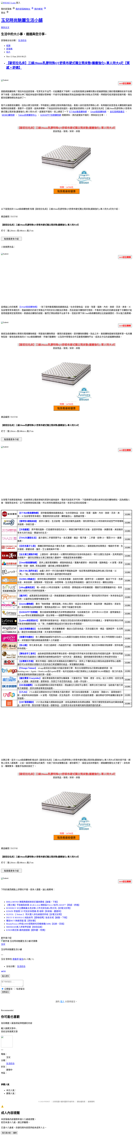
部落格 (9, 49)
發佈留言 (5, 992)
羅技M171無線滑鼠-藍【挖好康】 (21, 921)
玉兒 (3, 944)
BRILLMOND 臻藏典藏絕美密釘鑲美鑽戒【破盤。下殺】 (32, 902)
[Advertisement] (66, 281)
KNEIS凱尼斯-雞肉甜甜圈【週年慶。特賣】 (26, 930)
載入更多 (5, 976)
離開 (15, 1133)
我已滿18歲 (6, 1133)
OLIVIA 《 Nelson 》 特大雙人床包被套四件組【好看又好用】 (34, 914)
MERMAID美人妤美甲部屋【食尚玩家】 (24, 927)
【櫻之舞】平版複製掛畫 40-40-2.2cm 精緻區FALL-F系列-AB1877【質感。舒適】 (43, 905)
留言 (21, 959)
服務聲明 (91, 1102)
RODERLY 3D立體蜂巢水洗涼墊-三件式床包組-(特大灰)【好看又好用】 (39, 908)
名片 (8, 52)
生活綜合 (22, 40)
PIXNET (47, 1102)
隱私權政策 (81, 1102)
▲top (3, 971)
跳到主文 (5, 27)
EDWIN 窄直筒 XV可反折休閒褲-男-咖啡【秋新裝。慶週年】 (34, 911)
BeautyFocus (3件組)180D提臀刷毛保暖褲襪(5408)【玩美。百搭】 (35, 924)
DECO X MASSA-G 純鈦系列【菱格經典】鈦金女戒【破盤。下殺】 (37, 917)
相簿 (8, 46)
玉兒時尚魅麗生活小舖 (22, 20)
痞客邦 (15, 959)
